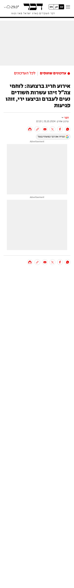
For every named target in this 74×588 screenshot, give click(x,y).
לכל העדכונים (24, 73)
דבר (66, 118)
